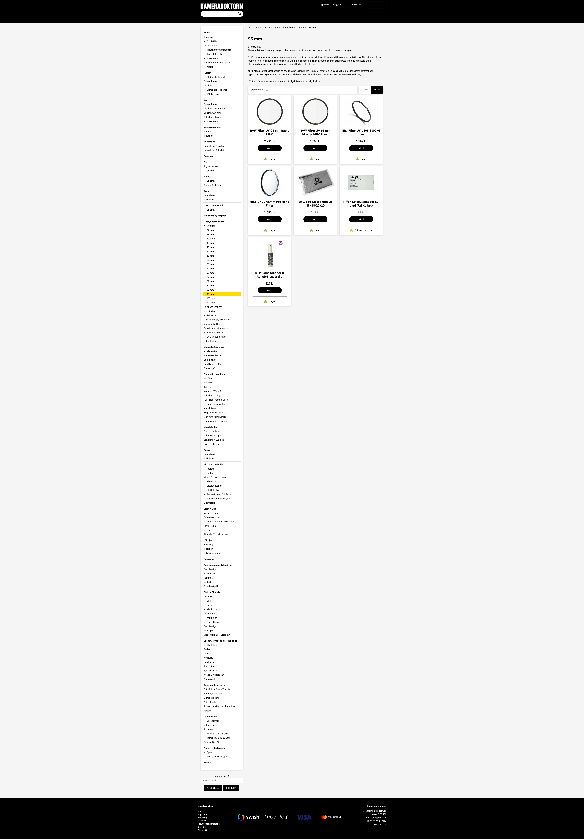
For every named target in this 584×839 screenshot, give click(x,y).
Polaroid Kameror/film (215, 404)
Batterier (208, 710)
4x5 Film (208, 387)
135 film (208, 378)
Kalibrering (209, 725)
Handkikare (209, 195)
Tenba (207, 649)
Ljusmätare (209, 502)
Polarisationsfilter (213, 307)
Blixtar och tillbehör (213, 54)
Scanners (208, 729)
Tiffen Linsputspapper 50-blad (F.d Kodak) (361, 203)
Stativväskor (210, 666)
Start (251, 27)
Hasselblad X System (214, 146)
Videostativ (209, 613)
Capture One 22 (211, 742)
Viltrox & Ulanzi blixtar (215, 477)
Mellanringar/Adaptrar (215, 215)
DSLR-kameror (211, 45)
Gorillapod (209, 630)
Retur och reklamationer (209, 824)
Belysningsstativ (212, 553)
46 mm (210, 247)
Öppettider (325, 4)
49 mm (210, 251)
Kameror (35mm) (212, 391)
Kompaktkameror (212, 58)
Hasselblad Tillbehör (214, 150)
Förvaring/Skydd (212, 368)
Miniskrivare (210, 408)
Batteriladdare (211, 702)
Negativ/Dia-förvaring (214, 412)
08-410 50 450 (379, 814)
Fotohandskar (211, 670)
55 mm (210, 260)
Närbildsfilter (210, 315)
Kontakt (201, 811)
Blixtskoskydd (211, 586)
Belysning (208, 544)
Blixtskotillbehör (212, 698)
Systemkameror (212, 81)
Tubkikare (209, 199)
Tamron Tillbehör (212, 185)
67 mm (210, 272)
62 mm (210, 268)
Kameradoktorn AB (376, 806)
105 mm (211, 298)
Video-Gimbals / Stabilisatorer (219, 634)
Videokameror (211, 513)
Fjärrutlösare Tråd (213, 693)
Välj (269, 148)
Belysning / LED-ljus (214, 439)
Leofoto (208, 596)
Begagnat (209, 156)
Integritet (202, 827)
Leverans (202, 820)
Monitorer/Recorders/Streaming (220, 521)
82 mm (210, 285)
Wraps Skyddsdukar (214, 675)
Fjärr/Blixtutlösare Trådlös (217, 689)
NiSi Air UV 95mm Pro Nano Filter (269, 203)
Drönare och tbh (212, 517)
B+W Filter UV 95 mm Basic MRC (269, 132)
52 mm (210, 255)
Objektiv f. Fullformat (214, 108)
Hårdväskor (209, 662)
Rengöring (209, 559)
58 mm (210, 264)
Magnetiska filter (212, 324)
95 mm (210, 294)
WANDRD (208, 657)
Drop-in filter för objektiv (216, 328)
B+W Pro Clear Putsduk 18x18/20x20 (315, 203)
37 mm (210, 230)
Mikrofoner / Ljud (212, 435)
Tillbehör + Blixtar (213, 117)
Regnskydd (209, 679)
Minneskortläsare (212, 355)
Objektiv (208, 85)
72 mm (210, 277)
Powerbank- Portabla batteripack (220, 706)
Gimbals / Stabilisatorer (216, 534)
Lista (365, 90)
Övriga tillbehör (211, 444)
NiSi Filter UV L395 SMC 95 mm (361, 132)
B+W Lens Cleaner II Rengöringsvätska (269, 274)
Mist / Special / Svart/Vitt (217, 319)
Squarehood (210, 573)
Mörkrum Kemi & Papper (216, 416)
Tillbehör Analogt (212, 395)
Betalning (202, 817)
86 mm (210, 289)
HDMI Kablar (210, 525)
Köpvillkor (202, 814)
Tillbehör (208, 135)
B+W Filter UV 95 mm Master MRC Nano (315, 132)
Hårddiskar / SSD (212, 364)
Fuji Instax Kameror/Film (216, 399)
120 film (208, 382)
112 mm (211, 302)
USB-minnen (210, 359)
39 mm (210, 234)
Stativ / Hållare (211, 431)
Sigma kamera (211, 166)
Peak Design (210, 569)
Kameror (208, 131)
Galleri (377, 90)
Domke (207, 653)
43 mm (210, 243)
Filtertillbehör (210, 341)
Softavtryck (209, 582)
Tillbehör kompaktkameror (217, 62)
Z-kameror (209, 37)
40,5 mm (211, 238)
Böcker (207, 762)
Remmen (208, 577)
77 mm (210, 281)
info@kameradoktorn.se (374, 810)
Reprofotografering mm (215, 421)
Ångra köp (202, 830)
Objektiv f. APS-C (212, 112)
